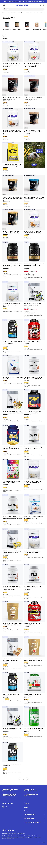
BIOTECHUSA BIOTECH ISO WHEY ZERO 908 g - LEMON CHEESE (12, 342)
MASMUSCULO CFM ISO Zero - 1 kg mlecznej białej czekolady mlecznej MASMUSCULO (33, 588)
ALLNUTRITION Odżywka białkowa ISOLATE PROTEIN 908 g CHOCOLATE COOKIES (12, 132)
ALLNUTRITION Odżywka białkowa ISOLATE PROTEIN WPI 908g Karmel (32, 551)
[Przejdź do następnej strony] (27, 779)
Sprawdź (34, 164)
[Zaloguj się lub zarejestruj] (40, 5)
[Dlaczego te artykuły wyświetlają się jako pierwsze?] (3, 38)
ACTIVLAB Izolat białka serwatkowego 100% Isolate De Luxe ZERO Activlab (12, 624)
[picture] (12, 51)
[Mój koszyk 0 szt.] (43, 5)
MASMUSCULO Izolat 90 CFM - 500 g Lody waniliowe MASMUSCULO (12, 659)
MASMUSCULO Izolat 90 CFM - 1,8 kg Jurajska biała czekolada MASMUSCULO (13, 517)
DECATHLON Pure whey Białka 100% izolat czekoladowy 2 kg (12, 98)
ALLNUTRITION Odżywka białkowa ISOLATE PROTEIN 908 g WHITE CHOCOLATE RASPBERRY (32, 65)
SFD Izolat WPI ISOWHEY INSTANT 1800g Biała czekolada (13, 378)
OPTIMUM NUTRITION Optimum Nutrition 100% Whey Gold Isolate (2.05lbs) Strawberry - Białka (13, 265)
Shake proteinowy (37, 29)
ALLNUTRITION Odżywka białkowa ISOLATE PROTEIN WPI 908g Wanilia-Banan (12, 305)
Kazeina (27, 29)
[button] (34, 274)
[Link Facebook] (3, 806)
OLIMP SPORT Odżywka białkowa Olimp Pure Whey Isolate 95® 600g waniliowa (13, 165)
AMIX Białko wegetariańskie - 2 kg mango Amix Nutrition (32, 695)
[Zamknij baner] (44, 1)
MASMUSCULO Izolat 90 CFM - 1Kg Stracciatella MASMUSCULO (32, 304)
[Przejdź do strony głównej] (22, 5)
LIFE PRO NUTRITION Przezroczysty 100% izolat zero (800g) (11, 482)
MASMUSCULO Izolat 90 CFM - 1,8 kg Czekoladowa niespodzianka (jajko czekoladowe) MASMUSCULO (12, 588)
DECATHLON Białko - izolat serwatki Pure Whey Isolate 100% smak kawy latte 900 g (33, 132)
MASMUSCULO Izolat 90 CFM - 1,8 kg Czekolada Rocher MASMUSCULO (33, 378)
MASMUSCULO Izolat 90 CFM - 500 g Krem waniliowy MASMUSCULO (12, 551)
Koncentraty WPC (7, 29)
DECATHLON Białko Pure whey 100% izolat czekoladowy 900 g (33, 98)
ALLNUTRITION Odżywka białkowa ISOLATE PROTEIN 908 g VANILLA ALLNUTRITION (11, 65)
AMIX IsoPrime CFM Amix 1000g (32, 341)
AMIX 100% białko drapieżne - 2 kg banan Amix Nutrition (33, 624)
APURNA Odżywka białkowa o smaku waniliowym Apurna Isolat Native (12, 447)
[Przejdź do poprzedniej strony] (19, 779)
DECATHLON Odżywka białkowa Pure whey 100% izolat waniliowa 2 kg (12, 232)
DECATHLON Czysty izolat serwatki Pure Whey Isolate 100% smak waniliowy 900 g (13, 199)
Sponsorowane (27, 142)
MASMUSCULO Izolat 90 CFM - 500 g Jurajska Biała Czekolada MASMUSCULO (13, 412)
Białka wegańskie (17, 29)
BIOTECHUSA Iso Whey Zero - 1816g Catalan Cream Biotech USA (33, 412)
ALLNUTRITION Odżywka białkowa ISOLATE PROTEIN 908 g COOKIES (32, 232)
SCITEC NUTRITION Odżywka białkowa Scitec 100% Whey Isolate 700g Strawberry (33, 730)
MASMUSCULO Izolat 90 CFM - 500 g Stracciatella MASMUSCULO (12, 729)
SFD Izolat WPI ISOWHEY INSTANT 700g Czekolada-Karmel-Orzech (34, 517)
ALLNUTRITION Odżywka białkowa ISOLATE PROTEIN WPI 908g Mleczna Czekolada (33, 483)
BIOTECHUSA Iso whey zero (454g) (11, 694)
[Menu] (3, 5)
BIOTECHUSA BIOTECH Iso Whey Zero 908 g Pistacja (12, 764)
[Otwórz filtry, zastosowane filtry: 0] (4, 35)
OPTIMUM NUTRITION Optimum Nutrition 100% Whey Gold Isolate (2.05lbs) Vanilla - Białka (34, 265)
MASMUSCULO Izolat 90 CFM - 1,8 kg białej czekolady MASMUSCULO (33, 447)
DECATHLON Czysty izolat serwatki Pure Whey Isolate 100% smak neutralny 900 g (34, 199)
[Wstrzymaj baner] (42, 1)
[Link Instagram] (6, 806)
